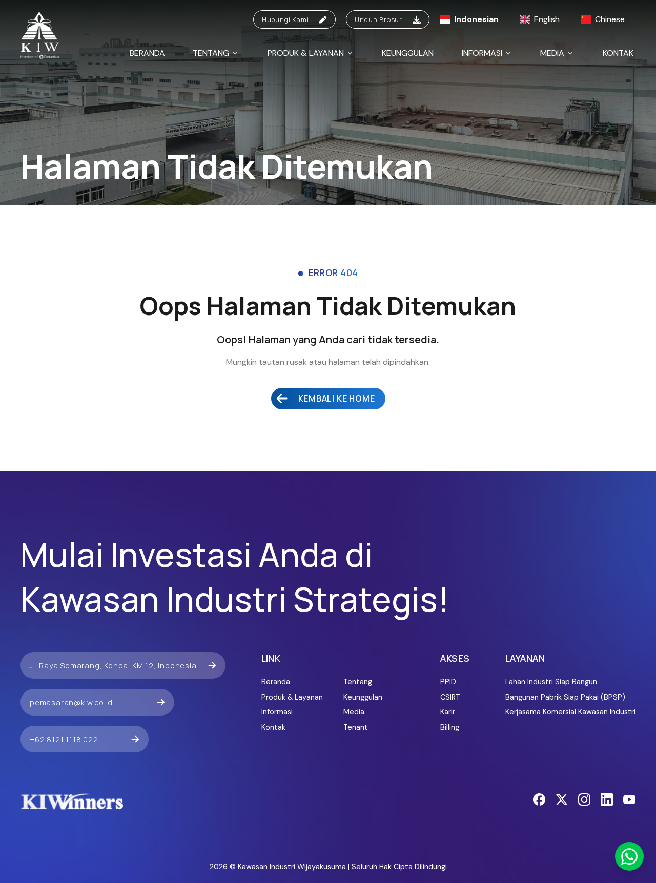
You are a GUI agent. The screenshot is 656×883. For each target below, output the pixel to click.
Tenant (355, 727)
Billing (449, 727)
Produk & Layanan (306, 53)
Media (552, 53)
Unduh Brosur (378, 19)
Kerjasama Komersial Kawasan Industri (570, 712)
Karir (447, 712)
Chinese (610, 19)
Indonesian (476, 19)
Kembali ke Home (336, 398)
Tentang (211, 53)
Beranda (147, 53)
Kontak (618, 53)
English (547, 19)
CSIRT (450, 697)
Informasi (482, 53)
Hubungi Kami (285, 19)
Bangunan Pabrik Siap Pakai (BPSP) (565, 697)
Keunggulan (408, 53)
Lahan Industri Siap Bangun (551, 681)
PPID (448, 681)
